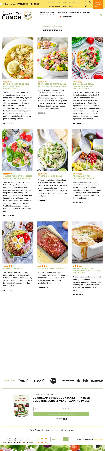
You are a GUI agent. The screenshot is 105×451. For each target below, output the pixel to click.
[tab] (16, 416)
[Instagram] (89, 2)
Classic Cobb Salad (13, 268)
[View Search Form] (101, 15)
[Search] (65, 439)
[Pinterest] (86, 2)
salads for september (47, 12)
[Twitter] (38, 442)
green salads (67, 2)
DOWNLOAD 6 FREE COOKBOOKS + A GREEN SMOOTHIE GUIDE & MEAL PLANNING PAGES (61, 399)
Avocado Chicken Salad (50, 176)
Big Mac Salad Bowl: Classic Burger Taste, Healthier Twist (84, 86)
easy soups (87, 12)
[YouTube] (42, 442)
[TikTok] (86, 6)
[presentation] (17, 58)
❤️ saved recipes (66, 17)
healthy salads (7, 442)
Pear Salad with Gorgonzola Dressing (84, 177)
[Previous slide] (15, 405)
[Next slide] (27, 405)
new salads (46, 2)
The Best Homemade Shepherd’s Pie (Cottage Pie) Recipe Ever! (87, 270)
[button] (4, 82)
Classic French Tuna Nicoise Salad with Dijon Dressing (17, 177)
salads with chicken (54, 6)
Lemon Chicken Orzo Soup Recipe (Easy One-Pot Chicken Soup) (16, 86)
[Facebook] (46, 438)
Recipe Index (47, 26)
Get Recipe (8, 123)
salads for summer (56, 2)
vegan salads (62, 12)
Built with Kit (61, 418)
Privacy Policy (98, 439)
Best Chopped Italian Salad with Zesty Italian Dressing (52, 85)
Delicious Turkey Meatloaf (52, 268)
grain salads (75, 2)
